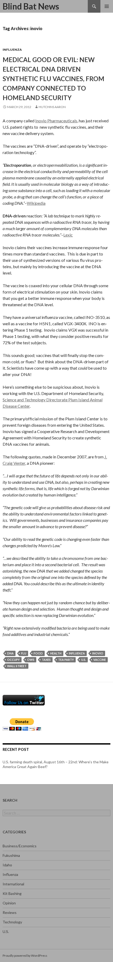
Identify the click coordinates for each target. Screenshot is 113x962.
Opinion (9, 903)
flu (23, 653)
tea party (66, 659)
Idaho (7, 865)
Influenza (12, 50)
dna (10, 653)
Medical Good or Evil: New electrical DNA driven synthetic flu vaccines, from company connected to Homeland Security (53, 78)
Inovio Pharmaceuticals (56, 120)
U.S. (6, 931)
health (55, 653)
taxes (46, 659)
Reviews (10, 912)
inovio (97, 653)
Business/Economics (20, 846)
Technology (12, 922)
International (13, 884)
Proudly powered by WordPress (25, 956)
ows (30, 659)
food (38, 653)
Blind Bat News (31, 6)
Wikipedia (36, 203)
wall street (17, 666)
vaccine (99, 659)
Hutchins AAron (52, 107)
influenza (77, 653)
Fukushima (11, 855)
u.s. (83, 659)
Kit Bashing (12, 893)
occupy (13, 659)
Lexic (68, 234)
